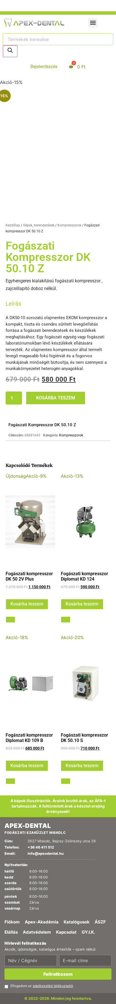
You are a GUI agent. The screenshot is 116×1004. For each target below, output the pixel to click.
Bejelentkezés (43, 426)
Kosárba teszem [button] (26, 970)
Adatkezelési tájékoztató (37, 350)
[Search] (10, 411)
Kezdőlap (13, 592)
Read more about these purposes (46, 301)
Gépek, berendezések (38, 592)
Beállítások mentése (26, 334)
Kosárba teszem (55, 764)
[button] (58, 92)
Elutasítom (67, 310)
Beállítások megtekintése (31, 322)
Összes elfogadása (25, 310)
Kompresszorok (69, 592)
